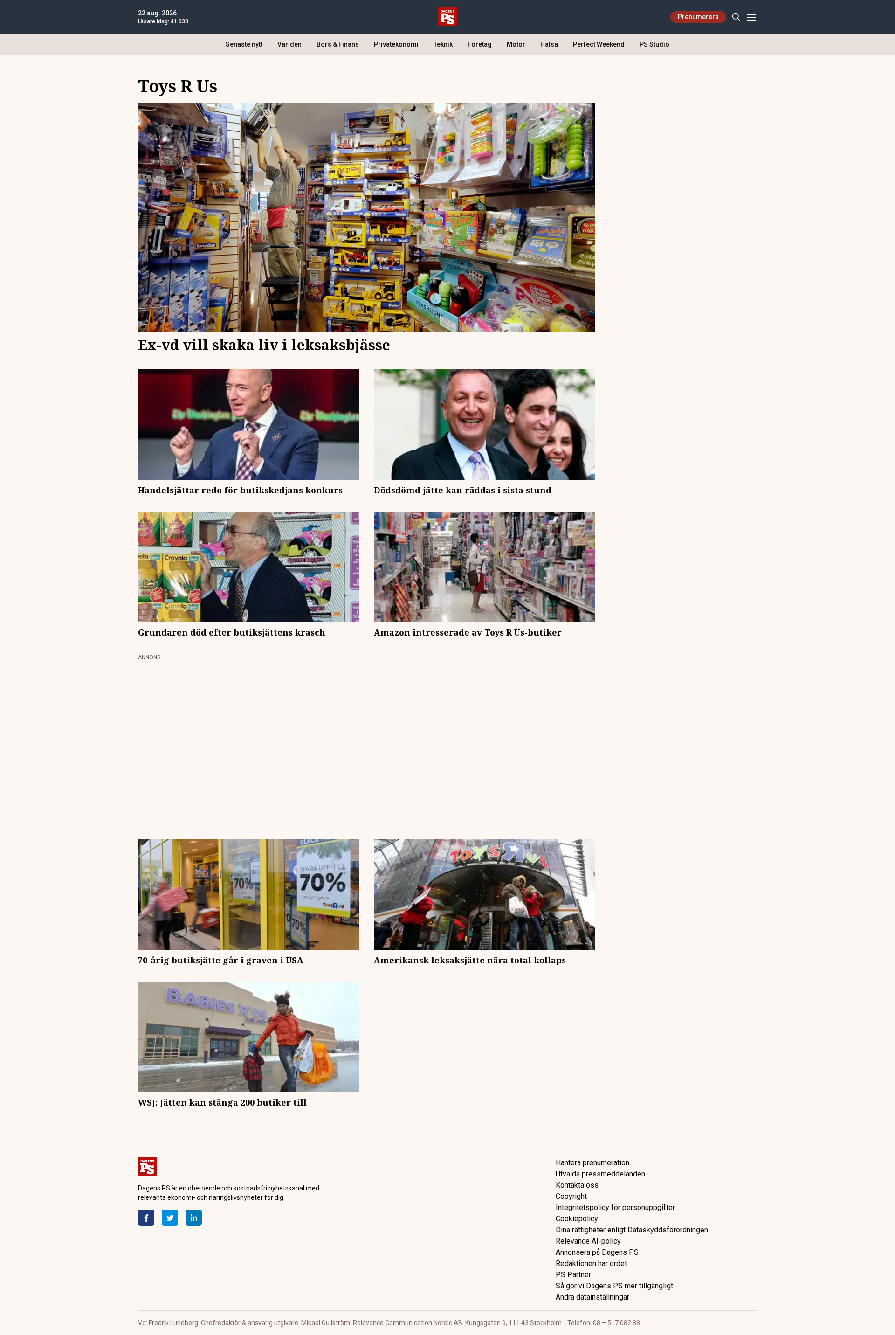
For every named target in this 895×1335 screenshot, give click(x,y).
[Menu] (751, 17)
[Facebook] (146, 1218)
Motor (516, 44)
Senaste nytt (244, 44)
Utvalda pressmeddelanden (600, 1173)
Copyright (571, 1196)
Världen (289, 44)
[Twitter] (170, 1218)
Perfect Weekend (599, 44)
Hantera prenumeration (592, 1162)
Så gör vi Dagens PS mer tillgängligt (614, 1285)
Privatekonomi (396, 44)
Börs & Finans (338, 44)
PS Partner (573, 1274)
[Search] (736, 17)
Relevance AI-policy (588, 1241)
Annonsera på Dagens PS (597, 1252)
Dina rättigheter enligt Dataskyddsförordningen (632, 1229)
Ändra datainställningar (592, 1297)
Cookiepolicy (577, 1218)
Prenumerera (698, 17)
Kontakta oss (577, 1185)
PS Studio (654, 44)
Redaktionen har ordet (591, 1263)
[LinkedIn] (194, 1218)
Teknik (443, 44)
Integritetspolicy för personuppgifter (615, 1207)
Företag (480, 44)
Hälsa (549, 44)
